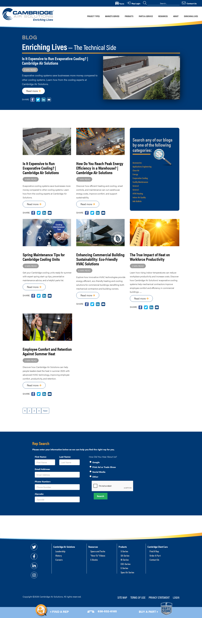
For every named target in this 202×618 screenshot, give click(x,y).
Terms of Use (137, 597)
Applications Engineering (142, 166)
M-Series (125, 559)
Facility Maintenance (140, 181)
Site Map (122, 597)
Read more (32, 91)
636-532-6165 (107, 611)
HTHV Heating (138, 193)
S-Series (124, 551)
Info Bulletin (137, 201)
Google (96, 462)
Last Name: (65, 456)
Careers (59, 559)
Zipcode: (39, 493)
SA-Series (125, 555)
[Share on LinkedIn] (44, 212)
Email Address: (42, 469)
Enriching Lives (191, 16)
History (58, 555)
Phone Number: (43, 481)
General (136, 185)
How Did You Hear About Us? (103, 456)
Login (176, 597)
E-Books (94, 559)
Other (95, 476)
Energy (135, 174)
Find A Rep (154, 551)
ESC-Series (125, 564)
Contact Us (154, 559)
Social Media (98, 471)
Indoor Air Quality (139, 197)
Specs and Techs (97, 551)
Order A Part (155, 555)
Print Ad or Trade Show (104, 467)
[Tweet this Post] (33, 212)
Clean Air (136, 170)
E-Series (124, 568)
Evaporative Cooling (140, 178)
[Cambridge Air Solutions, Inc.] (28, 14)
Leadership (60, 551)
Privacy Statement (159, 597)
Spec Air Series (127, 572)
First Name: (41, 456)
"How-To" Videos (97, 555)
